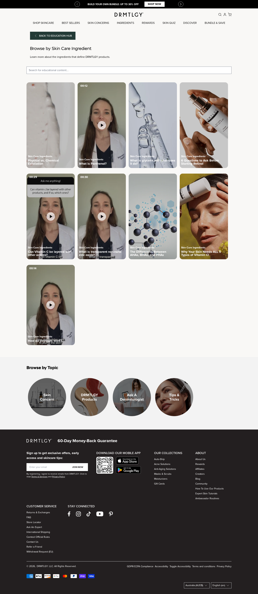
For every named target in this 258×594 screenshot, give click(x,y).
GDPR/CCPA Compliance (140, 566)
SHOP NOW (154, 4)
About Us (200, 459)
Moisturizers (160, 479)
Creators (200, 474)
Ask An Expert (34, 527)
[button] (128, 460)
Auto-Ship (159, 459)
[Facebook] (69, 513)
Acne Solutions (162, 464)
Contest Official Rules (38, 537)
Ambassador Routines (207, 498)
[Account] (225, 14)
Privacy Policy (224, 566)
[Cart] (229, 14)
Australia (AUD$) (194, 585)
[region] (129, 398)
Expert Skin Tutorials (206, 493)
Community (201, 484)
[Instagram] (78, 513)
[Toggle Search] (220, 14)
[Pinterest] (111, 513)
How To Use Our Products (209, 488)
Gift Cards (159, 484)
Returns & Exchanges (38, 512)
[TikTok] (89, 513)
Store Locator (34, 522)
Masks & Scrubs (162, 474)
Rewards (200, 464)
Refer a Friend (34, 547)
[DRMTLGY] (129, 15)
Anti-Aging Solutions (165, 469)
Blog (197, 479)
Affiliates (199, 469)
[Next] (180, 4)
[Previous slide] (77, 4)
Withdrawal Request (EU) (40, 552)
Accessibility (161, 566)
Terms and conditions (203, 566)
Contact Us (32, 542)
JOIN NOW (77, 467)
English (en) (219, 585)
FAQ (29, 517)
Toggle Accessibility (180, 566)
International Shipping (38, 532)
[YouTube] (99, 513)
